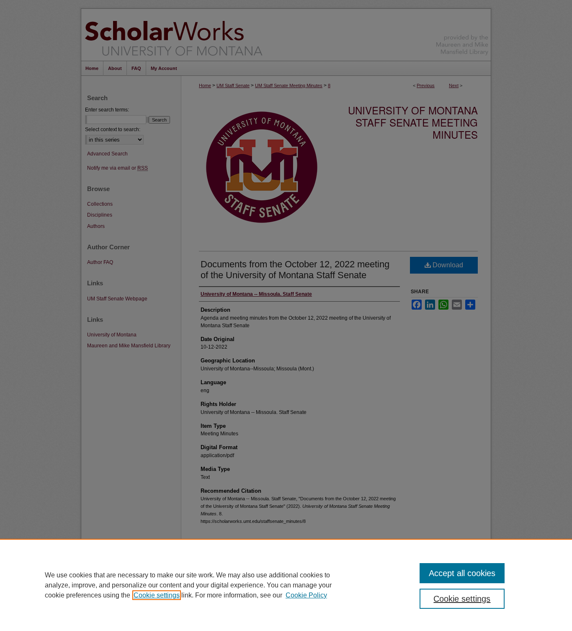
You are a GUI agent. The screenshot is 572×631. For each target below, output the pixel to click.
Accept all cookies (462, 573)
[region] (286, 585)
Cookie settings (157, 595)
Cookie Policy (306, 595)
